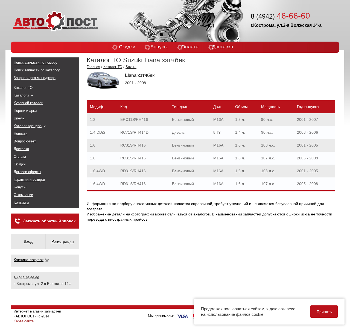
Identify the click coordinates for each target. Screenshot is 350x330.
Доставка (222, 46)
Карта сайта (24, 321)
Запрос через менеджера (35, 78)
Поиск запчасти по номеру (35, 62)
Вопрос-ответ (25, 141)
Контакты (21, 202)
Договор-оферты (27, 172)
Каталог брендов (28, 126)
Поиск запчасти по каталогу (37, 70)
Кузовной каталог (28, 103)
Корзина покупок (28, 260)
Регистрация (62, 241)
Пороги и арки (25, 111)
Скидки (127, 46)
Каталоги (21, 95)
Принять (324, 311)
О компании (23, 195)
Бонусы (159, 46)
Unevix (19, 118)
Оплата (190, 46)
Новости (20, 134)
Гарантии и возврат (29, 179)
